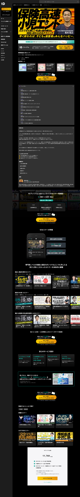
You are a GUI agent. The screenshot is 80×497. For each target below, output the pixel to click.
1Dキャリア (3, 57)
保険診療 (26, 409)
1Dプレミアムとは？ (6, 14)
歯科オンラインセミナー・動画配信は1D (22, 5)
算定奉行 (2, 48)
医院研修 (3, 39)
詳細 (29, 180)
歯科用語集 (3, 53)
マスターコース (4, 26)
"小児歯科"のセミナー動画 (36, 5)
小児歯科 (20, 409)
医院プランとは (4, 45)
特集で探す (3, 29)
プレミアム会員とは (47, 482)
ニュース (2, 50)
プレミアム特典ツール (6, 21)
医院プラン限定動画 (5, 36)
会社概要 (2, 59)
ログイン (7, 11)
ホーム (2, 18)
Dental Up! (3, 42)
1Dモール (2, 55)
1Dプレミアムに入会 (6, 9)
